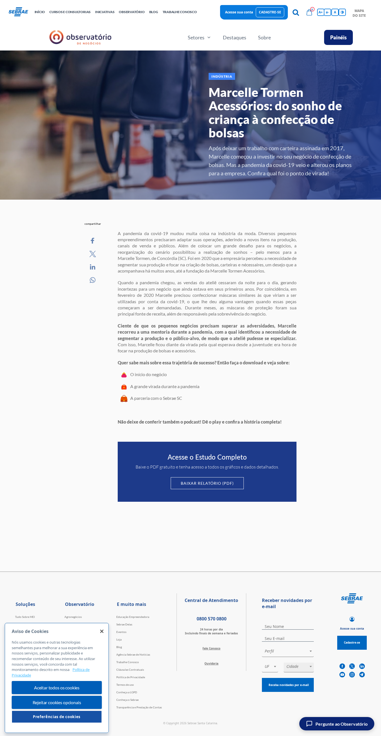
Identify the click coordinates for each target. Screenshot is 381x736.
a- (327, 12)
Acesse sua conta (239, 12)
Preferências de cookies (57, 716)
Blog (119, 647)
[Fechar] (102, 631)
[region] (56, 678)
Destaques (234, 37)
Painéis (338, 37)
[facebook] (342, 666)
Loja (119, 639)
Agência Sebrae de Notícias (133, 654)
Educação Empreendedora (132, 616)
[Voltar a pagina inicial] (20, 12)
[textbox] (291, 651)
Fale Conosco (211, 648)
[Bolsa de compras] (309, 12)
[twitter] (352, 666)
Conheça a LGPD (126, 692)
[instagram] (352, 675)
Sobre (264, 37)
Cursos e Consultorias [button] (70, 12)
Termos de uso (125, 684)
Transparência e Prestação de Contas (139, 707)
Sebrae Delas (124, 624)
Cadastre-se (270, 12)
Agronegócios (73, 616)
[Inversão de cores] (342, 12)
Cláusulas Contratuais (130, 669)
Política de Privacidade (130, 677)
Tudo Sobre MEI (25, 616)
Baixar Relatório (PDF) (207, 483)
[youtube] (342, 675)
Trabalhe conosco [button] (180, 12)
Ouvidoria (211, 663)
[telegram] (362, 675)
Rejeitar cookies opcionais (57, 702)
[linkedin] (362, 666)
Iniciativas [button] (104, 12)
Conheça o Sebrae (127, 699)
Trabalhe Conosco (127, 662)
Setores (196, 37)
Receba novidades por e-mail (289, 685)
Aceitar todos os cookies (56, 687)
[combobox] (288, 652)
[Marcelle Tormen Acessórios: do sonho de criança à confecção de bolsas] (92, 240)
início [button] (40, 12)
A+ (321, 12)
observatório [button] (131, 12)
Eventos (121, 632)
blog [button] (153, 12)
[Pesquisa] (296, 12)
